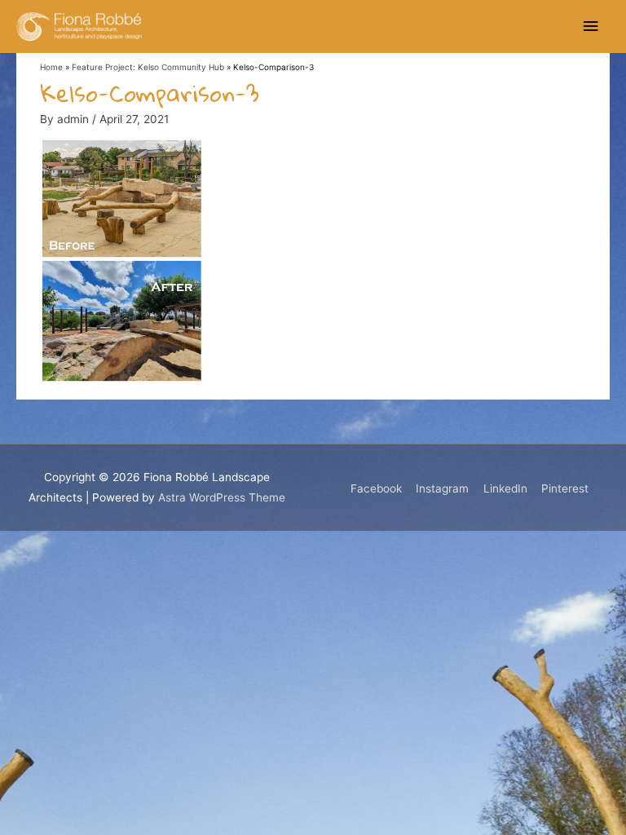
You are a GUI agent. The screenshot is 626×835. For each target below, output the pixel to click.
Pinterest (565, 488)
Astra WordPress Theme (221, 497)
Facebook (376, 488)
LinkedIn (505, 488)
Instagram (442, 488)
